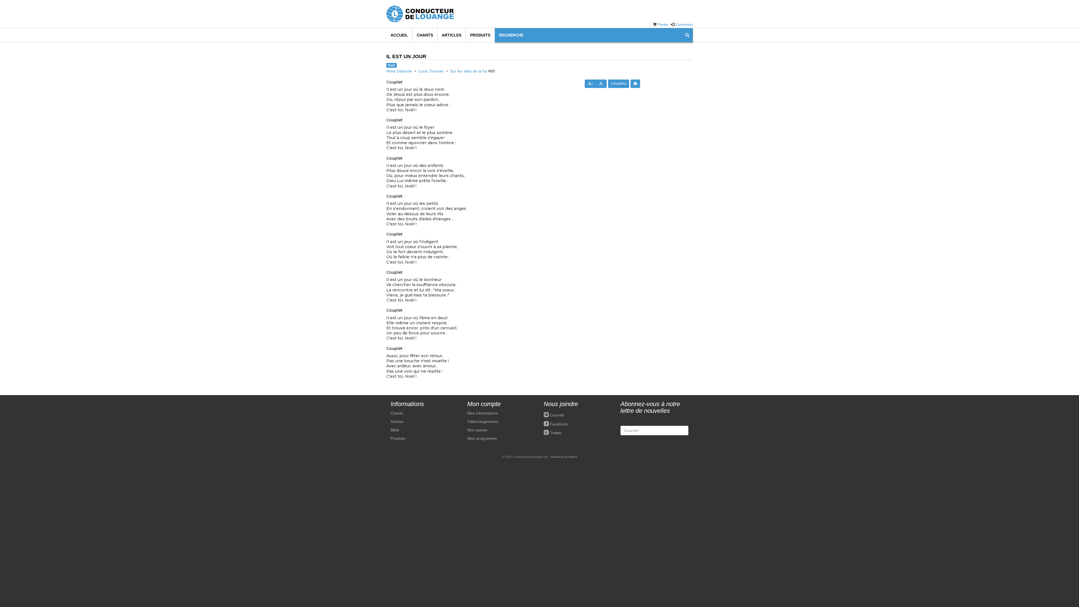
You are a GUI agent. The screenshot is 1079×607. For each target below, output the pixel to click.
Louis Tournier (431, 71)
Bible (395, 430)
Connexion (684, 24)
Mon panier (477, 430)
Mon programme (482, 438)
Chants (425, 35)
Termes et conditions (563, 456)
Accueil (399, 35)
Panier (663, 24)
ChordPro (618, 84)
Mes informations (482, 413)
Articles (451, 35)
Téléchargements (482, 421)
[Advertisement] (671, 147)
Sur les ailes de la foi (468, 71)
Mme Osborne (399, 71)
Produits (480, 35)
